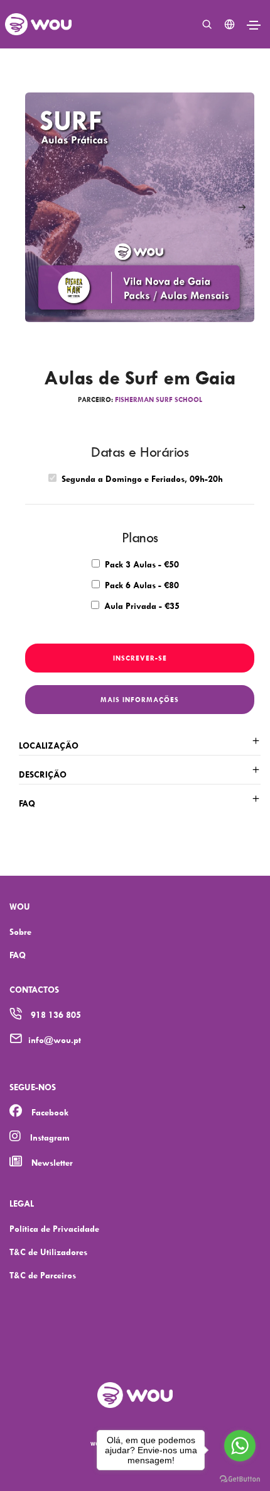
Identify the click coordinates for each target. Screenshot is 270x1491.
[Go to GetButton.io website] (240, 1478)
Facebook (49, 1112)
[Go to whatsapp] (240, 1445)
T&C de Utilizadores (48, 1251)
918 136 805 (56, 1014)
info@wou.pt (54, 1039)
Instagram (50, 1137)
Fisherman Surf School (158, 399)
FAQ (17, 954)
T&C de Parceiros (42, 1275)
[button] (241, 207)
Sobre (20, 931)
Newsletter (52, 1162)
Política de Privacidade (54, 1228)
